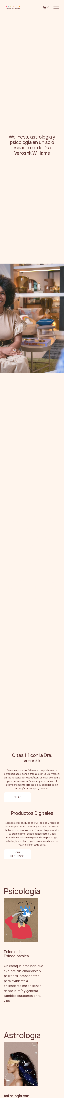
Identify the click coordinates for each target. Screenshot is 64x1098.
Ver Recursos (17, 854)
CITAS (17, 797)
